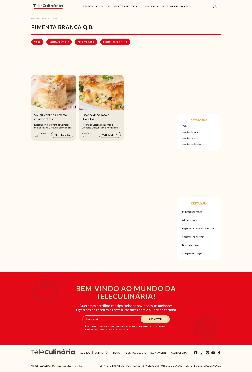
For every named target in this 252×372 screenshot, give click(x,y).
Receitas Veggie (124, 6)
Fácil (36, 136)
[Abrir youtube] (213, 352)
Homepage (36, 18)
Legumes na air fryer (192, 211)
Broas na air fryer (190, 245)
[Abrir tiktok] (219, 352)
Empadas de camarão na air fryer (198, 228)
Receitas (88, 6)
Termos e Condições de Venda (202, 366)
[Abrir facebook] (195, 352)
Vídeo (37, 42)
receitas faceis (86, 42)
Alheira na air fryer (191, 220)
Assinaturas (179, 352)
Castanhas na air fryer (193, 236)
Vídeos (106, 6)
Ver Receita (62, 134)
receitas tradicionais (115, 42)
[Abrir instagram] (201, 352)
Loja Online (170, 6)
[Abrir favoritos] (217, 6)
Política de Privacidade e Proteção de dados (154, 366)
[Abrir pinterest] (207, 352)
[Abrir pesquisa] (212, 6)
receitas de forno (59, 42)
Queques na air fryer (192, 253)
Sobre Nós (148, 6)
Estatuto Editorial (112, 366)
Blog (184, 6)
